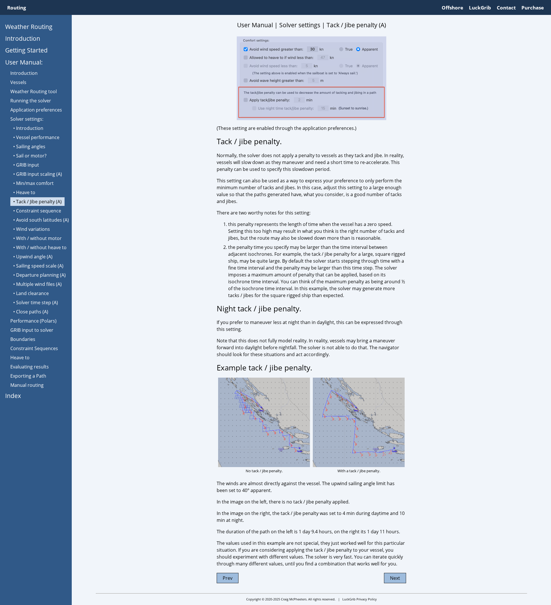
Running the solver (30, 100)
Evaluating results (29, 367)
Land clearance (32, 293)
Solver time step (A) (37, 302)
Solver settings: (26, 119)
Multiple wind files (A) (39, 284)
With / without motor (39, 238)
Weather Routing (29, 27)
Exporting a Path (28, 376)
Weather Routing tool (33, 91)
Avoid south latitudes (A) (42, 220)
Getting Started (26, 50)
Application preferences (36, 110)
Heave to (25, 192)
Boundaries (22, 339)
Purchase (532, 7)
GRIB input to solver (31, 330)
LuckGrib (480, 7)
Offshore (452, 7)
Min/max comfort (35, 183)
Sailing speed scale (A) (39, 266)
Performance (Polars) (33, 321)
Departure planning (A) (41, 275)
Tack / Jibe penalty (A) (39, 201)
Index (13, 396)
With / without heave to (41, 247)
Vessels (18, 82)
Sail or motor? (31, 156)
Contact (506, 7)
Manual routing (27, 385)
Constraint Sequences (34, 348)
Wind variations (33, 229)
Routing (16, 7)
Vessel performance (37, 137)
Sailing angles (30, 146)
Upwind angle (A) (34, 256)
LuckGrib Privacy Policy (359, 599)
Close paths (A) (32, 312)
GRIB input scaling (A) (39, 174)
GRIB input (27, 165)
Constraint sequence (38, 211)
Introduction (22, 38)
